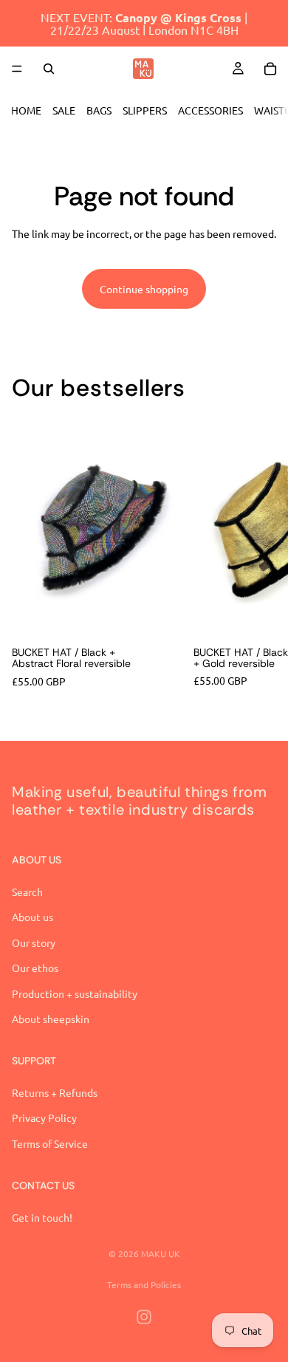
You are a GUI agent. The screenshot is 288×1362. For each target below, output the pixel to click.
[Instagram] (144, 1317)
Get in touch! (42, 1217)
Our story (33, 942)
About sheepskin (50, 1018)
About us (32, 917)
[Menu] (17, 69)
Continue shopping (144, 288)
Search (27, 891)
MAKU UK (160, 1253)
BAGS (99, 110)
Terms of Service (50, 1143)
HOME (26, 110)
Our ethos (35, 968)
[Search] (48, 68)
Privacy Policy (44, 1118)
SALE (63, 110)
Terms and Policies (144, 1284)
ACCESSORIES (210, 110)
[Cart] (270, 68)
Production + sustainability (74, 993)
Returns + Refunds (54, 1092)
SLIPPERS (145, 110)
